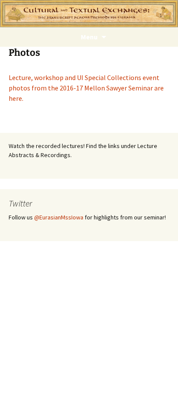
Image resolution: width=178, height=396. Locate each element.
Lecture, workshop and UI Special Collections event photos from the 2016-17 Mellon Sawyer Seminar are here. (86, 88)
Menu (89, 36)
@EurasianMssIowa (58, 217)
